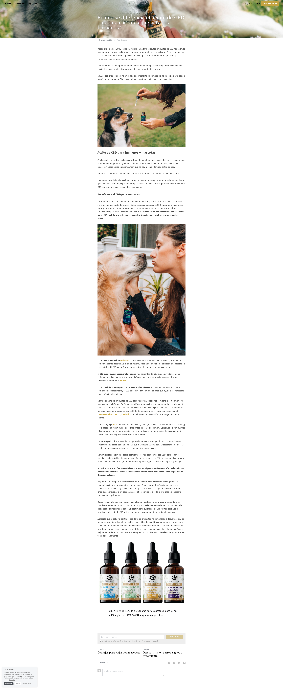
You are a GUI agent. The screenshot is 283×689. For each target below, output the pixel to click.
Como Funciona (19, 3)
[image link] (141, 115)
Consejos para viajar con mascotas (119, 652)
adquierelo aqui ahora (152, 615)
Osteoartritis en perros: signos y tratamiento (162, 654)
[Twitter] (174, 663)
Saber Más (12, 680)
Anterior (101, 649)
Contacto (37, 3)
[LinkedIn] (179, 663)
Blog (29, 3)
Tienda (8, 3)
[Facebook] (169, 663)
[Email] (184, 663)
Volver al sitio (103, 663)
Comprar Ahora (270, 3)
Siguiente (146, 649)
